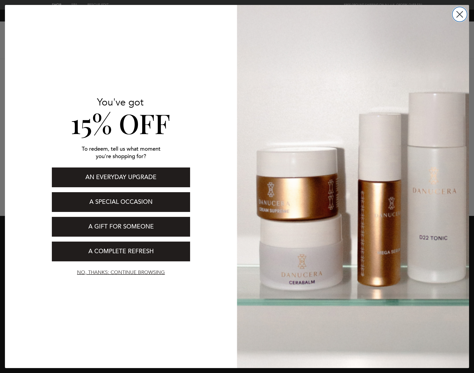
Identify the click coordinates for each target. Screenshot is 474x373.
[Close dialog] (459, 14)
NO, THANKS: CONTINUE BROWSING (121, 272)
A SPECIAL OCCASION (121, 202)
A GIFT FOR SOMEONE (121, 227)
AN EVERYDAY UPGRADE (121, 177)
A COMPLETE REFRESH (121, 251)
